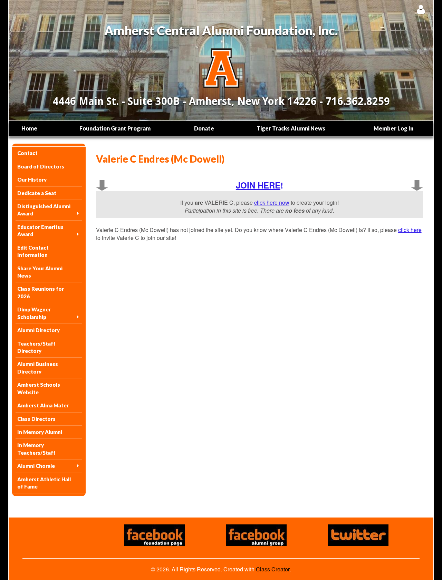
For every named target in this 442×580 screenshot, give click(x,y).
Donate (204, 128)
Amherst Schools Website (38, 388)
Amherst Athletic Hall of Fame (44, 483)
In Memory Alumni (39, 432)
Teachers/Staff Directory (36, 347)
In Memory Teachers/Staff (36, 448)
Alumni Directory (38, 330)
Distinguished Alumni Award (43, 209)
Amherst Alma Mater (43, 405)
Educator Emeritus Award (40, 230)
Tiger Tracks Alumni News (291, 128)
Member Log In (393, 128)
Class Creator (273, 569)
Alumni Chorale (36, 466)
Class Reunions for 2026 (40, 292)
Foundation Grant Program (115, 128)
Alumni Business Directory (37, 367)
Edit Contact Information (33, 251)
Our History (32, 179)
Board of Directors (40, 166)
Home (29, 128)
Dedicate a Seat (36, 193)
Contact (27, 153)
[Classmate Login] (421, 9)
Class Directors (36, 419)
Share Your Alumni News (40, 272)
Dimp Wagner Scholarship (34, 313)
